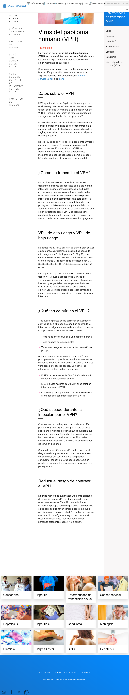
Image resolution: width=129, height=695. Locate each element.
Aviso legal (43, 672)
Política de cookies (66, 672)
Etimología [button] (46, 47)
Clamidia (110, 52)
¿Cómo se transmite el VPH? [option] (17, 31)
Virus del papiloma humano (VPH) (114, 63)
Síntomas (49, 3)
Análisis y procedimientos (67, 3)
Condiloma (111, 57)
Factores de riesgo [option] (16, 44)
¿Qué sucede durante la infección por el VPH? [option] (16, 82)
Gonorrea (110, 36)
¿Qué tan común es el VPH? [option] (14, 60)
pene (61, 79)
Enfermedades (35, 3)
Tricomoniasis (112, 46)
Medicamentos (97, 3)
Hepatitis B (111, 41)
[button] (4, 692)
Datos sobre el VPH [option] (14, 18)
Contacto (86, 672)
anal (50, 79)
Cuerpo (85, 3)
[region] (66, 547)
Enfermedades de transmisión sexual (115, 17)
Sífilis (108, 31)
